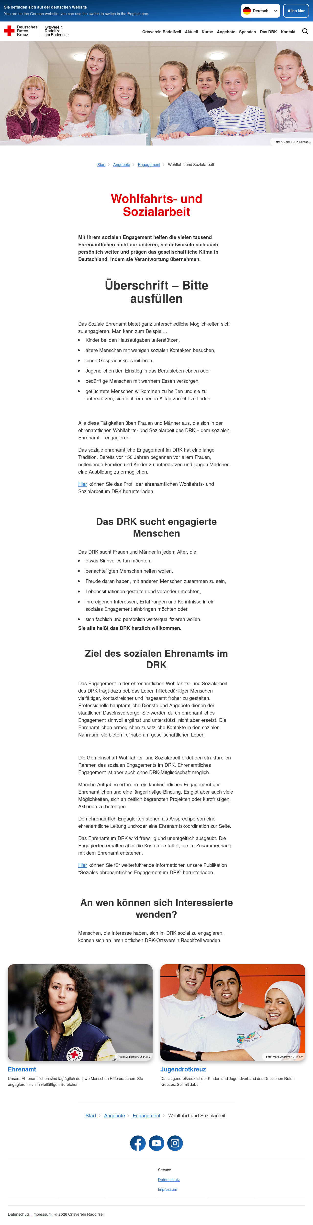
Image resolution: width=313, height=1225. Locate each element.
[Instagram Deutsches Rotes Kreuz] (175, 1143)
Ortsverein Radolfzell (161, 31)
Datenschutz (169, 1179)
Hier (82, 483)
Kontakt (288, 31)
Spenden (247, 31)
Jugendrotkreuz (183, 1069)
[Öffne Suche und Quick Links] (305, 31)
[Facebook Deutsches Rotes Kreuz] (138, 1143)
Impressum (167, 1189)
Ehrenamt (22, 1069)
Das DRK (268, 31)
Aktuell (191, 31)
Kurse (207, 31)
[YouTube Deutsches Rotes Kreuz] (156, 1143)
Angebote (226, 31)
